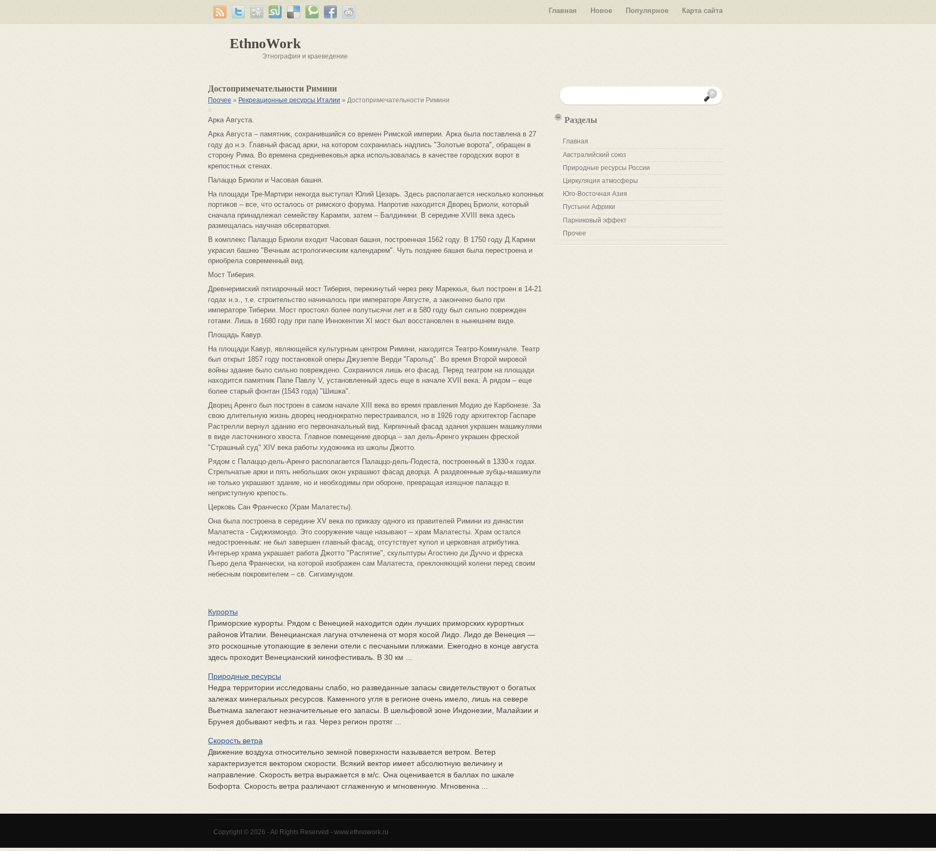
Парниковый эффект (595, 220)
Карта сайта (702, 10)
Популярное (647, 10)
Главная (563, 10)
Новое (601, 10)
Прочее (219, 100)
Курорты (223, 611)
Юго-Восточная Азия (595, 194)
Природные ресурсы (244, 676)
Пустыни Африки (589, 207)
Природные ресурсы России (606, 168)
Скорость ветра (235, 740)
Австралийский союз (594, 155)
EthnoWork (265, 43)
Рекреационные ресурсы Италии (289, 100)
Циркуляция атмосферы (600, 181)
